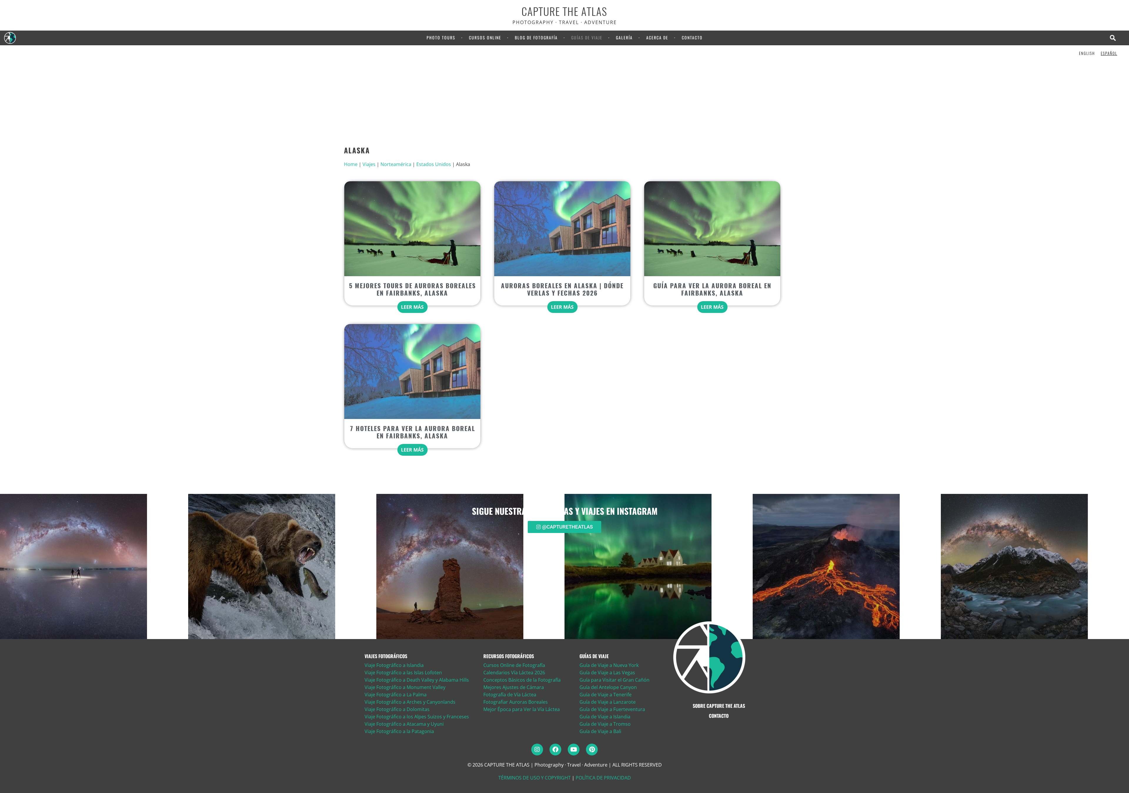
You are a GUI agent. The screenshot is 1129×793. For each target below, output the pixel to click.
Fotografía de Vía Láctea (509, 694)
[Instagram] (537, 749)
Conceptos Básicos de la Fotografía (522, 680)
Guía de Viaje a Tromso (605, 724)
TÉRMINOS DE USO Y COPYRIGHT (534, 777)
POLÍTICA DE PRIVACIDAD (603, 777)
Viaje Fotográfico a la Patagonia (399, 731)
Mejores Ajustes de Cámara (513, 687)
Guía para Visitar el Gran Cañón (614, 680)
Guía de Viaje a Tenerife (605, 694)
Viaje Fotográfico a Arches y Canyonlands (410, 702)
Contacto (692, 37)
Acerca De (657, 37)
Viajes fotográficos (386, 656)
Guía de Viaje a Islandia (604, 716)
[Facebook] (555, 749)
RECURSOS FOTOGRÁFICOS (508, 656)
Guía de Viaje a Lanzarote (607, 702)
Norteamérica (395, 164)
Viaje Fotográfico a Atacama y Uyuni (404, 724)
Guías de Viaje (586, 37)
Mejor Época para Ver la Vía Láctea (521, 709)
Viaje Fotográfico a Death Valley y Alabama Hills (417, 680)
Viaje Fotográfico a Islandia (394, 665)
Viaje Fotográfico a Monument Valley (405, 687)
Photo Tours (441, 37)
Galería (624, 37)
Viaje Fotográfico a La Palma (396, 694)
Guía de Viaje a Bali (600, 731)
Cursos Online (485, 37)
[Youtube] (573, 749)
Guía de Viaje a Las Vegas (607, 672)
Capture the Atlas (564, 11)
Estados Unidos (433, 164)
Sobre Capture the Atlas (719, 705)
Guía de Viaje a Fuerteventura (612, 709)
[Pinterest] (592, 749)
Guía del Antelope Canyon (608, 687)
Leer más (412, 307)
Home (351, 164)
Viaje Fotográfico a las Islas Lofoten (403, 672)
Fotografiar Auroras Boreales (515, 702)
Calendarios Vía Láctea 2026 (514, 672)
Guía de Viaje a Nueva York (609, 665)
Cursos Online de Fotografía (514, 665)
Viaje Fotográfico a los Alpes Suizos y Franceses (417, 716)
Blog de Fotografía (536, 37)
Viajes (369, 164)
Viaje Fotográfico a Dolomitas (397, 709)
